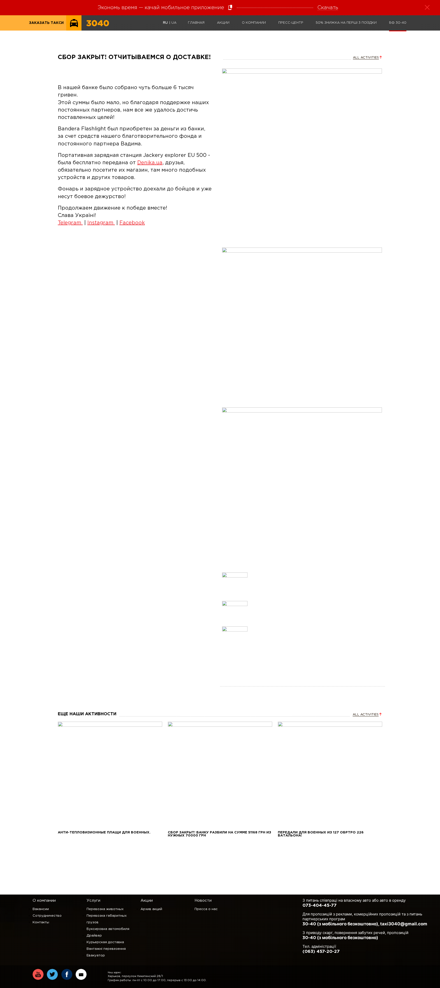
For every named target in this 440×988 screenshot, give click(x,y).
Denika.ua (149, 162)
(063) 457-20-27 (321, 952)
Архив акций (151, 909)
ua (173, 22)
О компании (254, 22)
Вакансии (41, 909)
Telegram (70, 223)
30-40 (309, 924)
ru (165, 22)
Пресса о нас (206, 909)
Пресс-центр (290, 22)
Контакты (41, 922)
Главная (196, 22)
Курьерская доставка (105, 942)
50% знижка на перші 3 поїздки (346, 22)
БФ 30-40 (397, 22)
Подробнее (110, 773)
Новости (203, 900)
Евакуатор (96, 955)
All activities (366, 57)
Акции (223, 22)
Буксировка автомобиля (108, 929)
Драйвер (94, 935)
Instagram (101, 223)
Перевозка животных (105, 909)
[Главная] (97, 29)
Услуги (93, 900)
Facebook (132, 223)
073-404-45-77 (319, 906)
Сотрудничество (47, 915)
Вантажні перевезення (106, 949)
